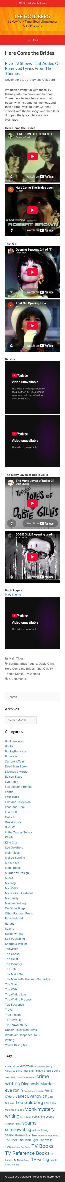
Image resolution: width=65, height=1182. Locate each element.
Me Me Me (12, 862)
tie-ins (17, 1147)
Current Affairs (15, 761)
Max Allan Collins (14, 1109)
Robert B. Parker (13, 1124)
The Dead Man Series (48, 1135)
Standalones (15, 1135)
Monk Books (13, 867)
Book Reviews (14, 741)
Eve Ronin (11, 781)
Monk (30, 1109)
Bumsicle (11, 756)
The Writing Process (18, 999)
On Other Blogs (15, 908)
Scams (9, 928)
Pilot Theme (13, 594)
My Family (11, 898)
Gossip (9, 817)
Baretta (14, 663)
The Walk (11, 989)
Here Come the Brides (20, 668)
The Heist (11, 959)
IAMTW (10, 827)
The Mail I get (28, 1140)
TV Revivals (13, 1019)
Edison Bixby (13, 776)
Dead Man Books (16, 766)
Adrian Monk (12, 1066)
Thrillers (9, 1146)
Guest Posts (13, 822)
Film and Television (18, 802)
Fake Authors (29, 1091)
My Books (11, 888)
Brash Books (52, 1070)
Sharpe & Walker (16, 944)
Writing (9, 1040)
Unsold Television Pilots (21, 1030)
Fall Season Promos (18, 786)
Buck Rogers (28, 663)
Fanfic (9, 792)
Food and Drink (15, 807)
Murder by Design (17, 873)
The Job (10, 969)
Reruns (9, 923)
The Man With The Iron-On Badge (27, 979)
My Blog (10, 883)
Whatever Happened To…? (22, 1035)
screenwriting (18, 1129)
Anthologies (10, 1071)
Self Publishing (15, 938)
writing (15, 1164)
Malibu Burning (15, 857)
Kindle (9, 837)
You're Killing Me (16, 1045)
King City (11, 842)
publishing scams (43, 1116)
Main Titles (16, 658)
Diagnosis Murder (16, 771)
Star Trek (31, 1135)
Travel (9, 1009)
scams (29, 1123)
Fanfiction (40, 1091)
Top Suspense (14, 1004)
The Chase (12, 954)
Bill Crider (22, 1070)
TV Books (42, 1146)
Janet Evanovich (31, 1096)
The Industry (13, 964)
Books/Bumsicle (15, 751)
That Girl (42, 668)
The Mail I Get (14, 974)
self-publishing (40, 1130)
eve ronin (14, 1090)
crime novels (29, 1077)
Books (9, 746)
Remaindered (14, 918)
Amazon (26, 1066)
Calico (19, 1077)
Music (9, 878)
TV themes (32, 673)
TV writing (40, 1159)
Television (11, 948)
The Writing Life (15, 994)
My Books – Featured (19, 893)
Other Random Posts (19, 913)
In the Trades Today (18, 832)
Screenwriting (14, 933)
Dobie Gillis (46, 663)
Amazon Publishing (43, 1066)
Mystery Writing (15, 903)
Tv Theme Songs (22, 1160)
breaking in (10, 1077)
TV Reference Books (27, 1153)
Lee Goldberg (32, 16)
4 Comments (17, 678)
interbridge (53, 1176)
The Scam (11, 984)
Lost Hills (50, 1103)
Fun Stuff (11, 812)
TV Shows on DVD (17, 1025)
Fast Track (12, 797)
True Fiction (13, 1014)
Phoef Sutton (25, 1117)
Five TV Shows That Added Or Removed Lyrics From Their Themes (32, 68)
